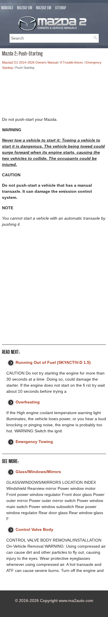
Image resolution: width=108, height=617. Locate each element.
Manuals (7, 7)
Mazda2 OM (24, 7)
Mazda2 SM (43, 7)
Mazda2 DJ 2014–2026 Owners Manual (30, 62)
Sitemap (60, 7)
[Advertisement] (54, 94)
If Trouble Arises (71, 62)
